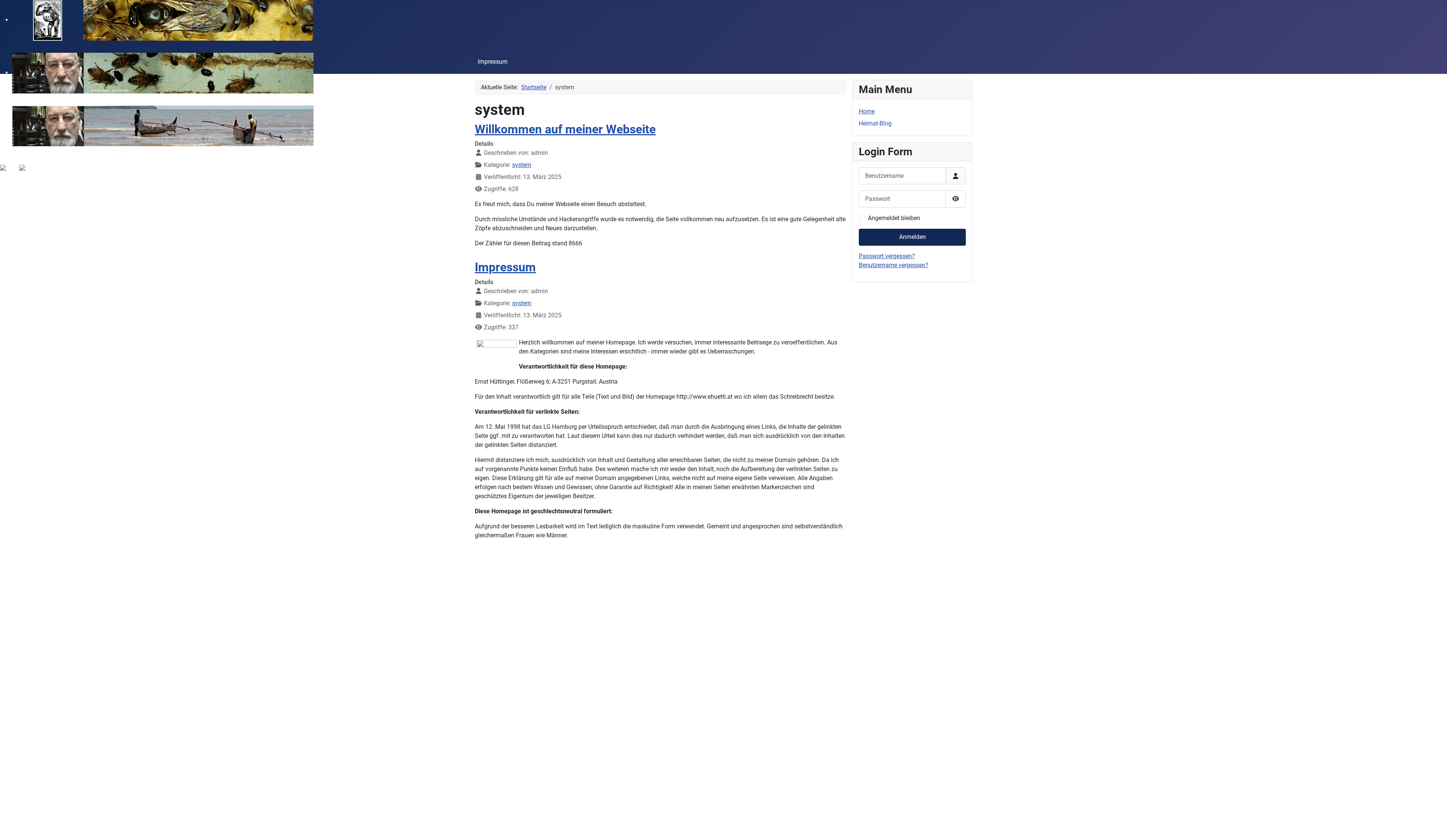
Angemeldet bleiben (894, 218)
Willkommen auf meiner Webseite (565, 129)
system (521, 164)
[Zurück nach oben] (1434, 800)
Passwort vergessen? (887, 256)
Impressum (493, 61)
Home (867, 111)
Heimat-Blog (875, 123)
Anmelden (912, 236)
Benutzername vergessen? (893, 265)
